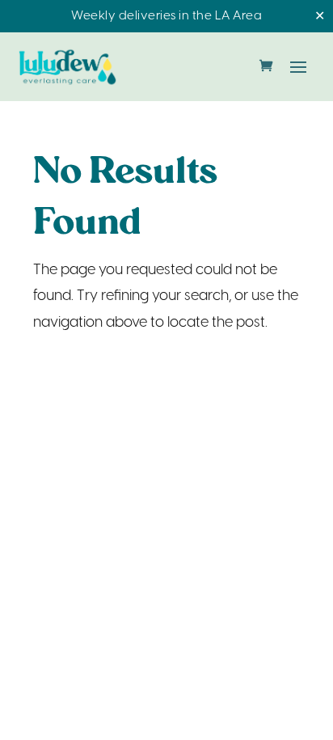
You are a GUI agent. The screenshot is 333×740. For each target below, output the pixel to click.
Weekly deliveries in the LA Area (166, 16)
